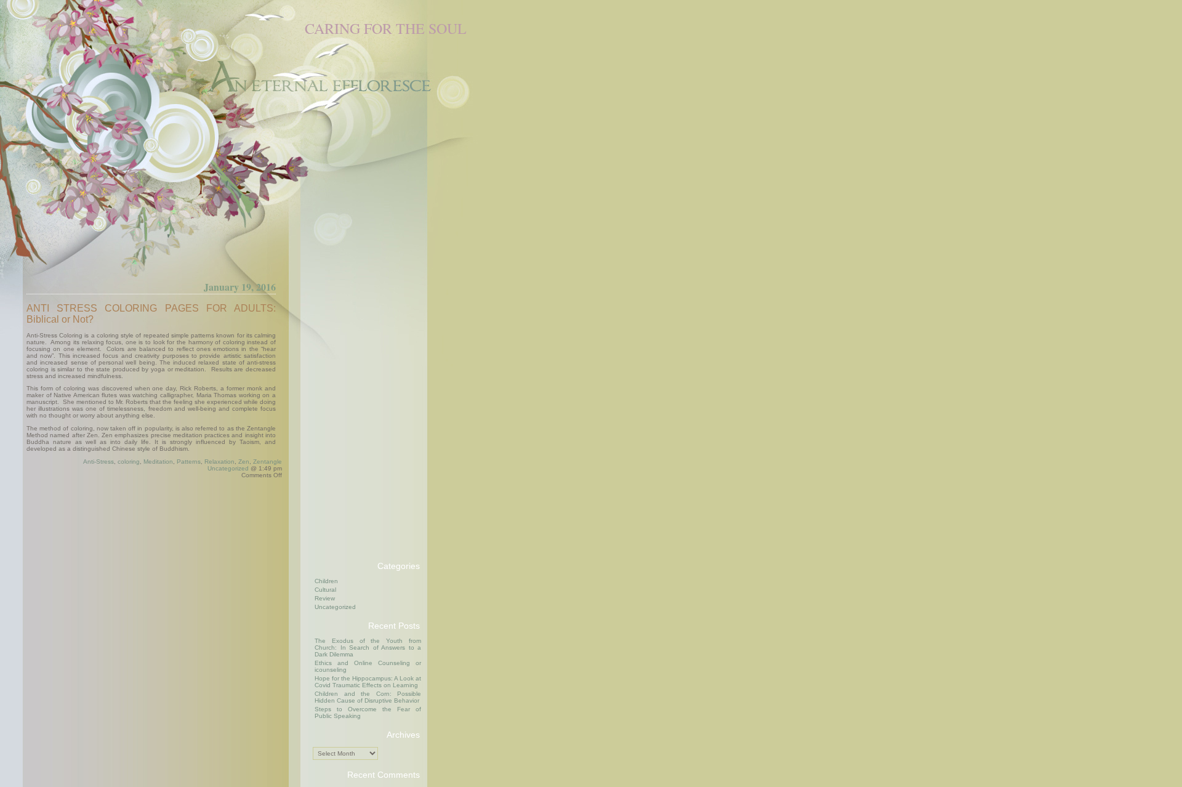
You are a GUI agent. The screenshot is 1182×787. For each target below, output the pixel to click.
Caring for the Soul (386, 28)
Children (326, 581)
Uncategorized (228, 468)
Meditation (158, 461)
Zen (243, 461)
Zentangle (267, 461)
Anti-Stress (98, 461)
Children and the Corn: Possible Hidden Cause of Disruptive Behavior (368, 697)
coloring (129, 461)
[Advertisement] (362, 366)
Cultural (325, 589)
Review (325, 598)
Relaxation (219, 461)
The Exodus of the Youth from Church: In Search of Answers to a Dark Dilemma (368, 647)
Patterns (189, 461)
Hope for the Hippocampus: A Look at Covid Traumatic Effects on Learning (368, 681)
